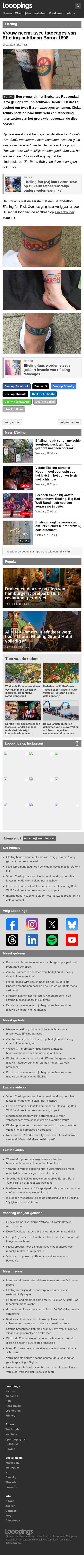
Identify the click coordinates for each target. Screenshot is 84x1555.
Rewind (10, 1448)
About (71, 13)
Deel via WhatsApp (17, 401)
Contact (10, 1510)
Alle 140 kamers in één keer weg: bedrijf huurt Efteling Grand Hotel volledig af (38, 637)
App (8, 1400)
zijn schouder (64, 212)
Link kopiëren (13, 409)
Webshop (40, 13)
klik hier (64, 551)
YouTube (11, 1434)
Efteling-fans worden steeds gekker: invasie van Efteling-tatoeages (47, 370)
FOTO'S (24, 541)
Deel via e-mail (45, 401)
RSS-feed (11, 1444)
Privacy (10, 1415)
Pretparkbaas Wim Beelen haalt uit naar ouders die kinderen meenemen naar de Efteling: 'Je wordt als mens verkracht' (41, 986)
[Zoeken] (77, 6)
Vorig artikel (12, 422)
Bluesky (10, 1477)
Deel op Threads (15, 394)
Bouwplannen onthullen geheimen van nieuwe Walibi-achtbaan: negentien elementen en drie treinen (61, 728)
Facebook (12, 1462)
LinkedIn (11, 1487)
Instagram (12, 1467)
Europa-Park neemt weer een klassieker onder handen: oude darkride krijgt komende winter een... (22, 728)
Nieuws (8, 13)
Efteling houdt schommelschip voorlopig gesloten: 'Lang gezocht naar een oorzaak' (58, 444)
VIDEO (25, 486)
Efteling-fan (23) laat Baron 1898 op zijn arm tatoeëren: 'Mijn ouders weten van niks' (50, 186)
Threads (10, 1482)
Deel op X (40, 386)
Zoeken (10, 1505)
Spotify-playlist (15, 1439)
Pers (8, 1515)
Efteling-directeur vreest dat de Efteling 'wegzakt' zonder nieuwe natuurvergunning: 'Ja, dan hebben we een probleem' (41, 1062)
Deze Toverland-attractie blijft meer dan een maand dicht (41, 1231)
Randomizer (13, 1405)
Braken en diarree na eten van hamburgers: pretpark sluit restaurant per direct (35, 593)
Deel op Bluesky (63, 386)
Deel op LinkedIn (43, 394)
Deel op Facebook (16, 386)
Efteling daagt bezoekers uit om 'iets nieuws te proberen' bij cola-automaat (58, 526)
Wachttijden (23, 13)
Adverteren (12, 1520)
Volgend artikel (70, 422)
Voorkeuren (56, 13)
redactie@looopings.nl (39, 838)
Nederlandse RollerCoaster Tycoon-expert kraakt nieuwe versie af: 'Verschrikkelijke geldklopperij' (60, 691)
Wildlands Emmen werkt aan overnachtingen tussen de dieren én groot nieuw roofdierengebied (22, 691)
